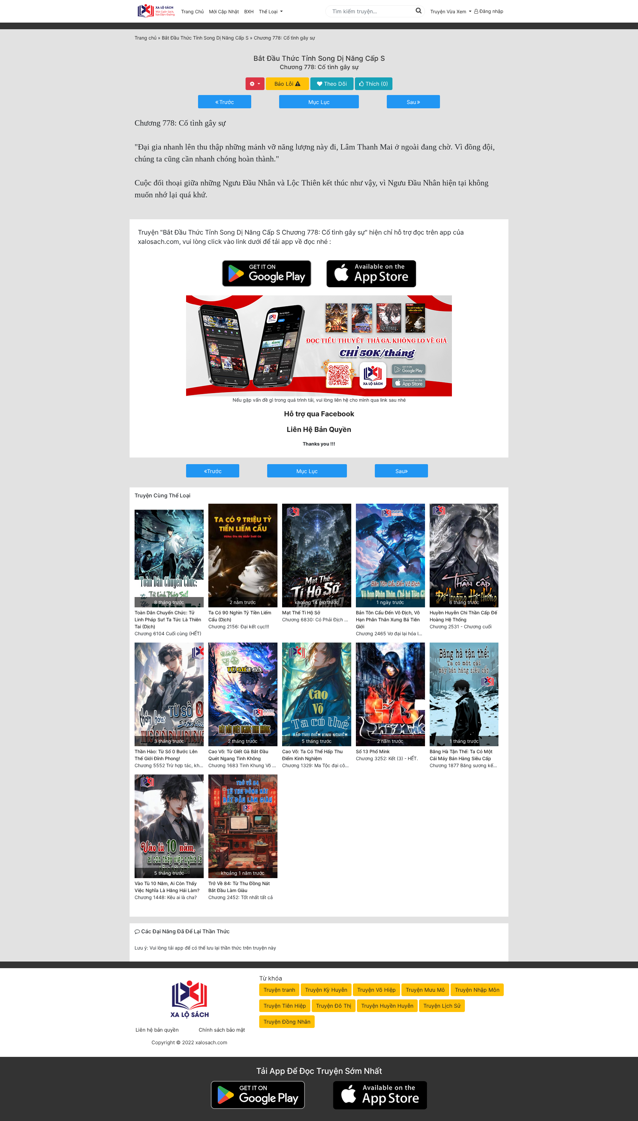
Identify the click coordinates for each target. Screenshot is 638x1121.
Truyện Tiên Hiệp (285, 1005)
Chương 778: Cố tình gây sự (319, 66)
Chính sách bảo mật (222, 1030)
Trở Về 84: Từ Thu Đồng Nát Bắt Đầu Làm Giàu (239, 886)
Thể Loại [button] (269, 11)
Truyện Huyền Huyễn (387, 1005)
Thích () (376, 83)
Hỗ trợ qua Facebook (319, 414)
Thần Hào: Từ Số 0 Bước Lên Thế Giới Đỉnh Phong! (166, 755)
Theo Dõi (334, 83)
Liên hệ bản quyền (157, 1030)
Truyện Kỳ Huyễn (326, 989)
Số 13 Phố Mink (373, 751)
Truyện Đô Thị (333, 1005)
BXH (249, 11)
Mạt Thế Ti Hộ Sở (301, 612)
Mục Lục (319, 102)
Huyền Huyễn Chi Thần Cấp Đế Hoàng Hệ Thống (463, 616)
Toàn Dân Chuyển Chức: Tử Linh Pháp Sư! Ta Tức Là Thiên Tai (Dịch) (168, 619)
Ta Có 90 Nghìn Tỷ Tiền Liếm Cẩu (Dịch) (239, 616)
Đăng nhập (490, 11)
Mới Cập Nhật (225, 11)
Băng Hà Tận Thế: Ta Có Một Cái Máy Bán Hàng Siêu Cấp (461, 755)
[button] (451, 11)
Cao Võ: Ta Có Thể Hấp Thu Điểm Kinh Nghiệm (312, 755)
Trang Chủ (192, 11)
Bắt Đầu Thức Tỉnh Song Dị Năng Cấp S (319, 58)
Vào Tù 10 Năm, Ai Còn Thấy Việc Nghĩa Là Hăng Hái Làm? (167, 886)
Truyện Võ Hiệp (376, 989)
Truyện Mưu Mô (425, 989)
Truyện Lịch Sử (442, 1005)
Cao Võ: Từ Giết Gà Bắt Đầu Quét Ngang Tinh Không (238, 755)
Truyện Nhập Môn (477, 989)
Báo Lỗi (284, 83)
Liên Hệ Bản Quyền (319, 429)
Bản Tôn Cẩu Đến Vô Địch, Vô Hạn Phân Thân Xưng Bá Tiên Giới (388, 619)
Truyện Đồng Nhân (287, 1021)
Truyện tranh (279, 989)
